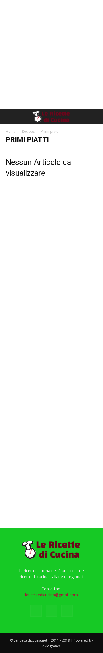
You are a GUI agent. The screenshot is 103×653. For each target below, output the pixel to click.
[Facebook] (36, 611)
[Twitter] (51, 611)
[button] (10, 116)
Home (11, 131)
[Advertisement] (51, 54)
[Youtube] (67, 611)
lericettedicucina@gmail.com (51, 594)
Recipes (28, 131)
